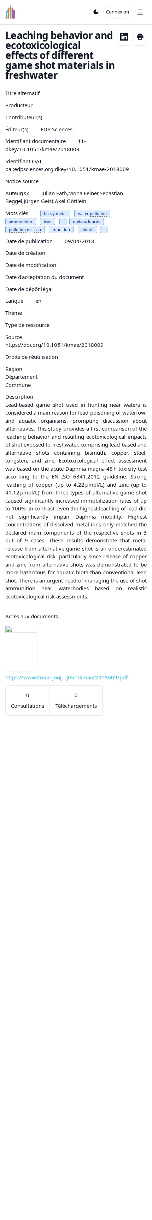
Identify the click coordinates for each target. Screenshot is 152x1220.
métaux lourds (86, 221)
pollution (98, 213)
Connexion (117, 12)
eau (37, 229)
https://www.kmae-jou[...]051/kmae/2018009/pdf (66, 677)
